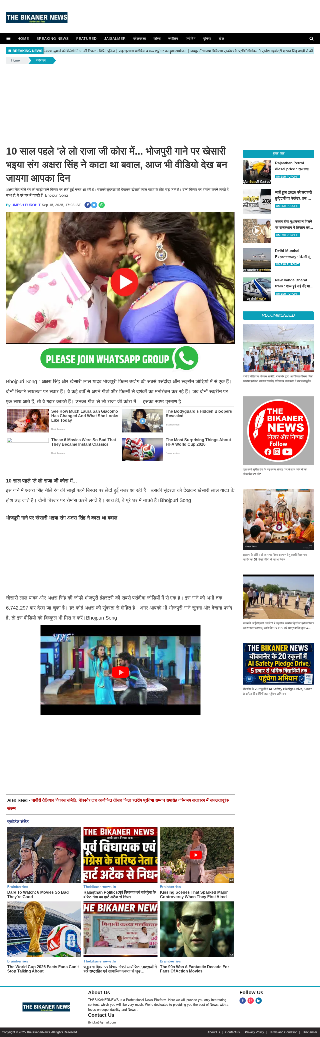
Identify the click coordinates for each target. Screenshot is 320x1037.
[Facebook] (243, 1000)
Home (23, 39)
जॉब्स (157, 39)
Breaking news (52, 39)
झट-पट (278, 153)
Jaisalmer (115, 39)
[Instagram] (251, 1000)
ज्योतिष (173, 39)
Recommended (278, 315)
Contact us (232, 1032)
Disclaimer (310, 1032)
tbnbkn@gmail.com (102, 1022)
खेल (221, 39)
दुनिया (207, 39)
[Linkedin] (259, 1000)
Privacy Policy (254, 1032)
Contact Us (101, 1015)
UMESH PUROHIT (26, 205)
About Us (99, 992)
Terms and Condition (283, 1032)
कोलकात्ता (139, 39)
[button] (8, 38)
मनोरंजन (41, 60)
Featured (86, 39)
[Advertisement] (160, 102)
